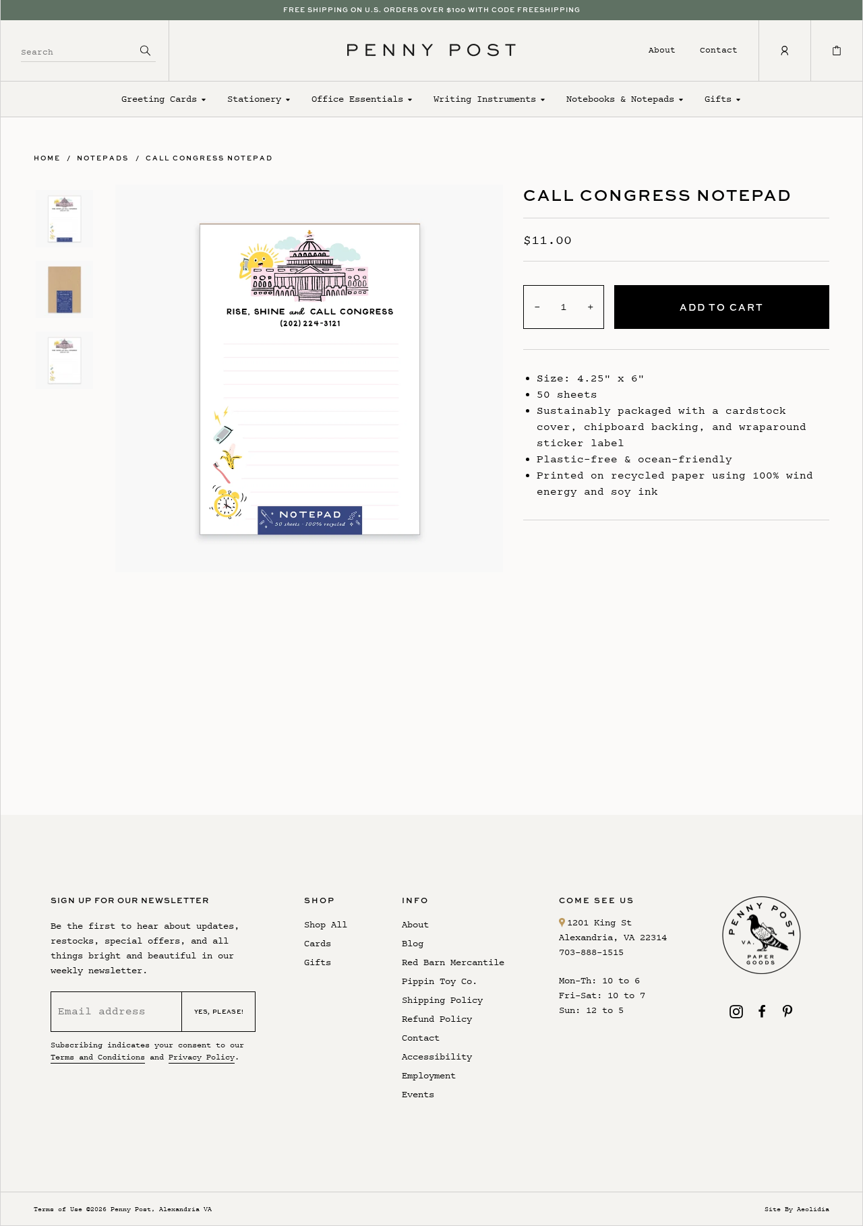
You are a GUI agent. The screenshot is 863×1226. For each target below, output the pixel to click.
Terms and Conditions (98, 1057)
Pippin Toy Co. (439, 981)
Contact (719, 49)
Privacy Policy (202, 1057)
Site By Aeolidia (797, 1209)
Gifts (718, 99)
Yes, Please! (219, 1011)
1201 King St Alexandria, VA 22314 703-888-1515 (613, 937)
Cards (317, 943)
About (662, 49)
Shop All (325, 924)
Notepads (103, 157)
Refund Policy (437, 1019)
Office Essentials (357, 99)
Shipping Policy (442, 1000)
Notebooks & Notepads (620, 99)
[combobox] (78, 50)
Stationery (254, 99)
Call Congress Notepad (209, 157)
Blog (412, 943)
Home (47, 157)
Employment (429, 1075)
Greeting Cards (159, 99)
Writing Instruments (485, 99)
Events (418, 1094)
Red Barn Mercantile (453, 962)
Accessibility (437, 1056)
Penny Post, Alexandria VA (161, 1209)
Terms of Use (58, 1209)
